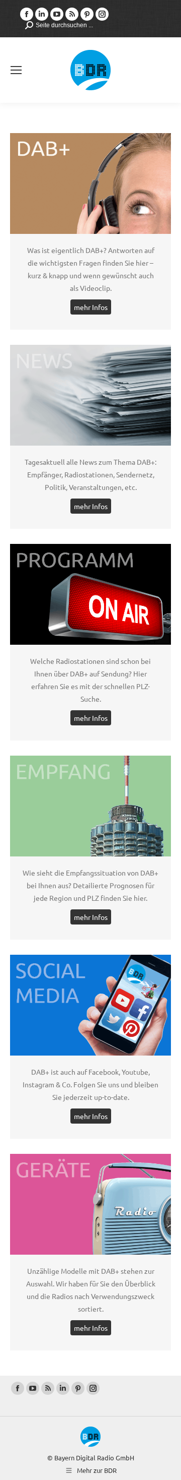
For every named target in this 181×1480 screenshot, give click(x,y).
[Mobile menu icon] (16, 70)
